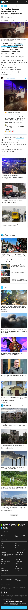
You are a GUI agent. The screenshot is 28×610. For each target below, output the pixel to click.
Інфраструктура (19, 554)
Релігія (16, 563)
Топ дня (17, 570)
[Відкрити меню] (27, 2)
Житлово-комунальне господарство (7, 555)
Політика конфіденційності (5, 583)
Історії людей (18, 561)
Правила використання (18, 580)
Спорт (2, 568)
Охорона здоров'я (19, 552)
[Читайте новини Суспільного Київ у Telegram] (7, 592)
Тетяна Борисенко (8, 17)
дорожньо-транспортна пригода (12, 44)
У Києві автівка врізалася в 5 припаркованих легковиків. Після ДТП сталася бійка (12, 177)
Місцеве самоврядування (19, 558)
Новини (3, 535)
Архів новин (18, 577)
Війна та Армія (18, 568)
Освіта (16, 547)
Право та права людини (5, 558)
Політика (3, 563)
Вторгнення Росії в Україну (20, 536)
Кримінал (3, 545)
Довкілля (3, 552)
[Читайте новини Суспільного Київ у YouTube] (4, 592)
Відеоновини (4, 570)
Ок (14, 607)
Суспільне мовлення (6, 579)
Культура (17, 545)
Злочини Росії (4, 566)
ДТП (2, 5)
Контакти (3, 577)
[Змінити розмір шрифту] (26, 20)
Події (2, 543)
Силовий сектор (5, 561)
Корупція (17, 543)
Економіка (4, 547)
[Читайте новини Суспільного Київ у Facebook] (2, 592)
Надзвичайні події (12, 5)
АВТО (6, 5)
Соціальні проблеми (20, 566)
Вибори (3, 550)
